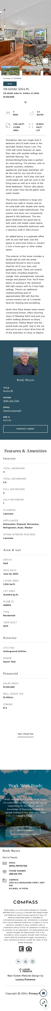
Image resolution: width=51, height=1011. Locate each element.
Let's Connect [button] (25, 830)
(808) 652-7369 (11, 401)
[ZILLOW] (25, 961)
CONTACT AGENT (25, 429)
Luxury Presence (25, 979)
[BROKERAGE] (32, 961)
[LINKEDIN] (18, 961)
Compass (18, 912)
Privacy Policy (37, 993)
